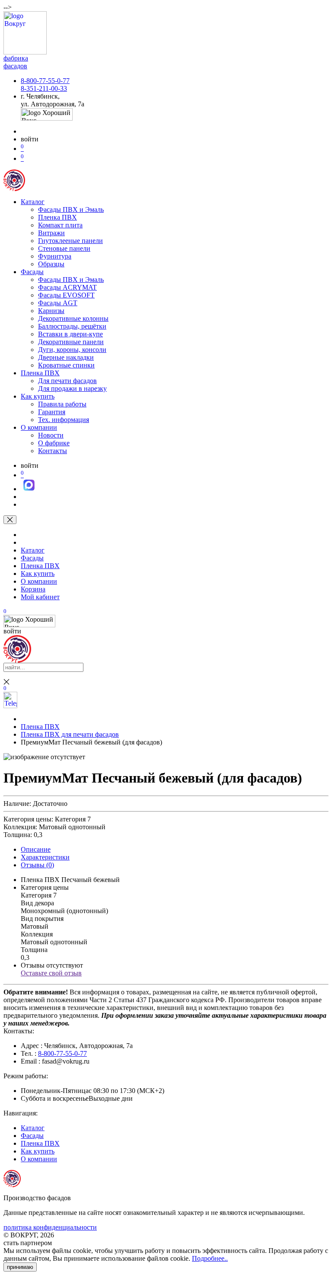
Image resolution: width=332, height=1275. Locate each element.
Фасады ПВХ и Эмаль (71, 209)
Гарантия (51, 411)
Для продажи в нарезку (72, 388)
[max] (29, 488)
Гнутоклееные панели (70, 240)
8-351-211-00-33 (44, 88)
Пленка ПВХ (57, 217)
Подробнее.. (210, 1258)
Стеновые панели (64, 248)
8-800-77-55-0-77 (45, 80)
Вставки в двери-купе (70, 334)
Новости (51, 435)
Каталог (33, 201)
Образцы (51, 264)
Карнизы (51, 310)
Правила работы (62, 404)
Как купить (37, 396)
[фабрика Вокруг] (17, 660)
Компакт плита (60, 225)
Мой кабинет (40, 597)
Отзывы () (37, 865)
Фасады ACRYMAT (67, 287)
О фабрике (54, 443)
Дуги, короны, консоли (72, 349)
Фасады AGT (57, 303)
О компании (39, 427)
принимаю (20, 1267)
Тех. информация (63, 419)
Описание (36, 849)
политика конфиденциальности (50, 1227)
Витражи (51, 232)
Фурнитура (54, 256)
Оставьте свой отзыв (51, 973)
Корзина (33, 589)
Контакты (52, 450)
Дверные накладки (66, 357)
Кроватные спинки (66, 365)
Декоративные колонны (73, 318)
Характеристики (45, 857)
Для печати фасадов (67, 380)
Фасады (32, 271)
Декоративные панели (71, 341)
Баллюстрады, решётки (72, 326)
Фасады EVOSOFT (66, 295)
